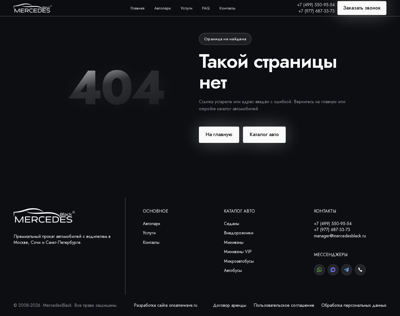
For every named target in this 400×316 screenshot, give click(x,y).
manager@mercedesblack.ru (340, 236)
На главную (219, 134)
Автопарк (162, 8)
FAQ (206, 8)
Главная (137, 8)
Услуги (186, 8)
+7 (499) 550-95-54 (316, 5)
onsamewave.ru (183, 305)
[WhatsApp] (319, 269)
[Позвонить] (360, 269)
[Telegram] (346, 269)
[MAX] (333, 269)
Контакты (227, 8)
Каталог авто (264, 134)
